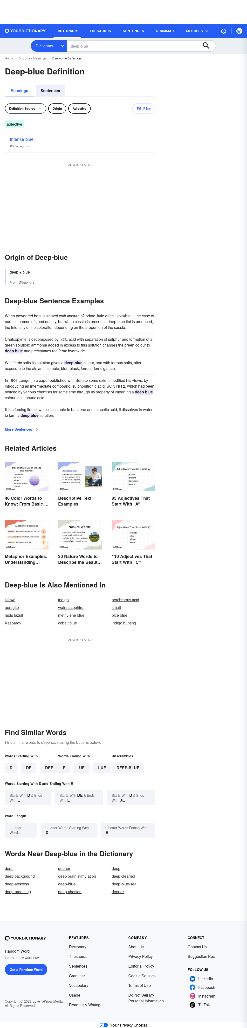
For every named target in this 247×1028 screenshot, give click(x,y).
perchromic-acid (125, 599)
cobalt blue (67, 623)
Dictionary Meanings (32, 58)
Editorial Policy (141, 966)
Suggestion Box (201, 956)
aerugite (12, 607)
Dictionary (44, 46)
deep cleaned (123, 876)
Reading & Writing (84, 1004)
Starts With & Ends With (26, 797)
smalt (116, 607)
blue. (30, 139)
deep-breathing (18, 891)
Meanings (19, 90)
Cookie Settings (142, 975)
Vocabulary (78, 985)
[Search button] (208, 46)
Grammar (77, 975)
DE (29, 767)
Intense (17, 139)
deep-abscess (17, 884)
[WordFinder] (239, 31)
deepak (118, 891)
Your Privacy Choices (129, 1025)
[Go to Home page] (25, 31)
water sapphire (70, 607)
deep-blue (128, 767)
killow (10, 599)
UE (82, 767)
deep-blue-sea (124, 884)
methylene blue (71, 615)
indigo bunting (124, 623)
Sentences (50, 90)
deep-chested (70, 891)
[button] (223, 31)
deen (9, 868)
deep (14, 272)
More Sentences (18, 429)
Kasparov (13, 623)
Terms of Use (139, 985)
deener (64, 868)
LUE (102, 767)
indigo (63, 599)
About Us (136, 946)
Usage (74, 995)
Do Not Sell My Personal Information (146, 998)
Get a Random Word (26, 969)
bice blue (119, 615)
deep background (20, 876)
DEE (49, 767)
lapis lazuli (14, 615)
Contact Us (197, 946)
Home (9, 58)
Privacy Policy (140, 956)
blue (26, 272)
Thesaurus (78, 956)
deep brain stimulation (77, 876)
